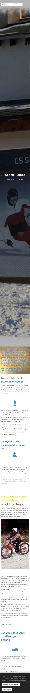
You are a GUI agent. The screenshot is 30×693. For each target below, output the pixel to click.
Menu (27, 4)
